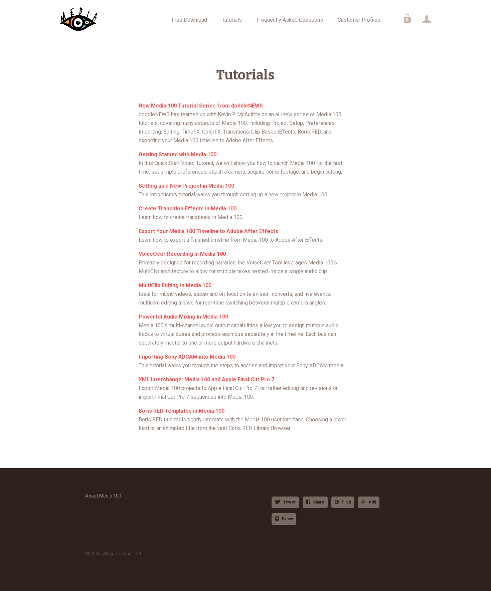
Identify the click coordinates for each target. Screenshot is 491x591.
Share (318, 502)
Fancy (287, 519)
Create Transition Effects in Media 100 (187, 208)
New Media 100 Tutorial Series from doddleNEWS (201, 106)
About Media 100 (103, 496)
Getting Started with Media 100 (177, 154)
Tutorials (232, 20)
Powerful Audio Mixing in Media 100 (183, 317)
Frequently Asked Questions (290, 20)
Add (372, 502)
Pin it (346, 502)
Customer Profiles (359, 20)
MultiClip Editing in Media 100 (175, 285)
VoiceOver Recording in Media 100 (182, 254)
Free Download (189, 20)
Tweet (289, 502)
